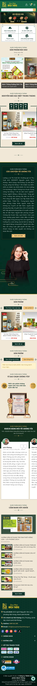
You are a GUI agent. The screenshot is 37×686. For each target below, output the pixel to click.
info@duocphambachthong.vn (19, 627)
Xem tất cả (18, 143)
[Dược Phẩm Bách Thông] (9, 4)
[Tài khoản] (26, 4)
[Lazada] (15, 631)
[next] (36, 308)
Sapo (23, 680)
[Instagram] (6, 631)
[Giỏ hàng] (31, 4)
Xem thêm (18, 594)
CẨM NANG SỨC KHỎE (18, 507)
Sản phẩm (18, 302)
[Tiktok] (19, 631)
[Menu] (34, 4)
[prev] (1, 308)
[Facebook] (2, 631)
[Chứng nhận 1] (6, 661)
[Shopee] (11, 631)
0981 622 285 (13, 623)
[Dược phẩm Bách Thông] (10, 606)
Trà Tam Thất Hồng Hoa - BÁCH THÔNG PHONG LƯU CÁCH (11, 134)
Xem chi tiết (18, 236)
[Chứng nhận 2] (16, 661)
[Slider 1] (18, 18)
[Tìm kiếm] (34, 9)
